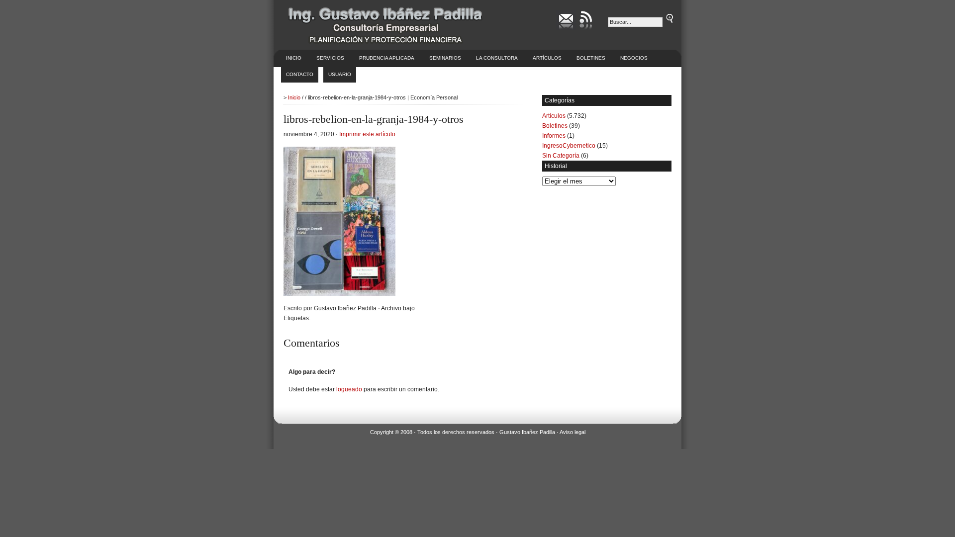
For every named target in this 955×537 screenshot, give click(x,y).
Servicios (330, 58)
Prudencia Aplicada (386, 58)
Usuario (339, 74)
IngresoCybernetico (568, 145)
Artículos (547, 58)
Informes (554, 135)
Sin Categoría (560, 155)
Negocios (634, 58)
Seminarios (445, 58)
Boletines (590, 58)
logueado (349, 389)
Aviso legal (572, 432)
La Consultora (497, 58)
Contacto (299, 74)
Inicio (293, 58)
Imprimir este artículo (367, 134)
